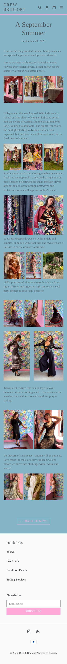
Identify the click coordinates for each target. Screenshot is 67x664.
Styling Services (16, 579)
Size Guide (13, 561)
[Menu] (61, 7)
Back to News (36, 521)
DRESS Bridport (15, 7)
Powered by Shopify (46, 653)
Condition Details (17, 570)
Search (10, 551)
